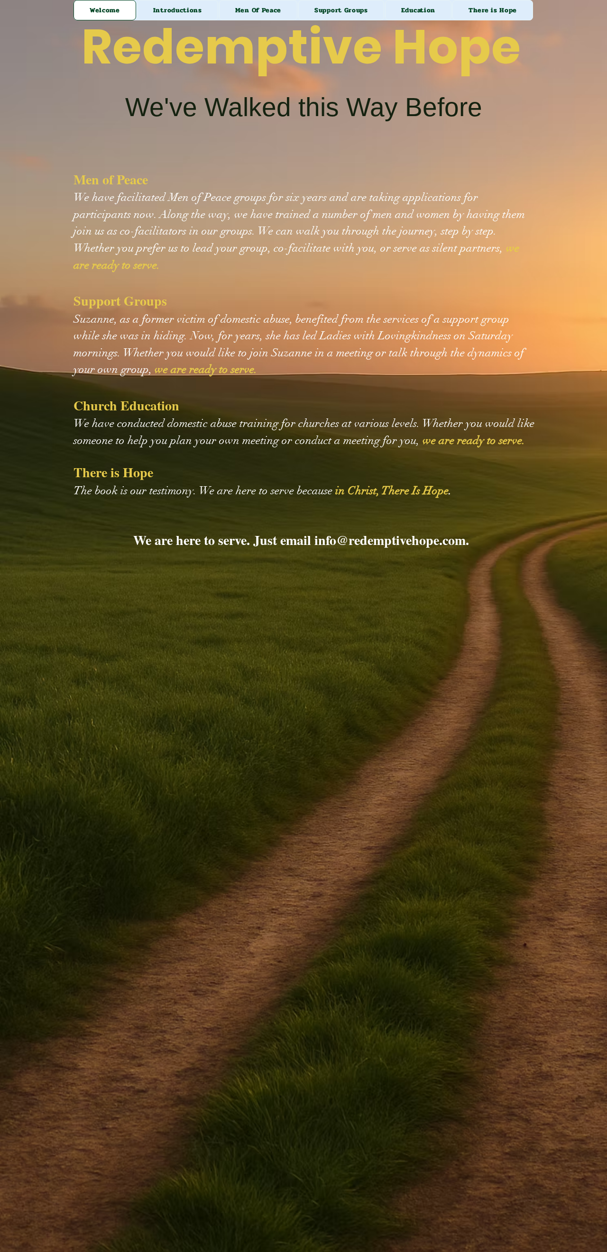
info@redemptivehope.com (390, 540)
